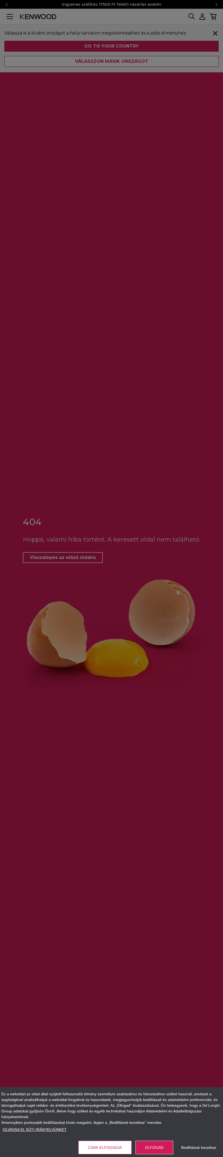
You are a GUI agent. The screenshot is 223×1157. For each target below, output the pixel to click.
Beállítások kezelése (198, 1147)
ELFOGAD (154, 1147)
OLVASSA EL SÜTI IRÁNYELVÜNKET (35, 1129)
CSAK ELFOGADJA (105, 1147)
